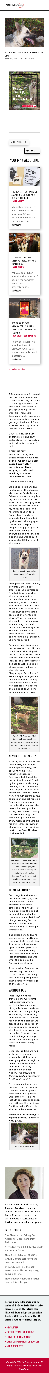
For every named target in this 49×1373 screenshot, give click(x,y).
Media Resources (15, 1346)
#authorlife (17, 201)
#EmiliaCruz (30, 335)
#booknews (17, 335)
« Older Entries (17, 369)
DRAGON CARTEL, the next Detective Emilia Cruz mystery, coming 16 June (22, 1270)
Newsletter (12, 1327)
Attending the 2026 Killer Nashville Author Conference (23, 260)
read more (16, 224)
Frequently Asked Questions (20, 1332)
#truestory (27, 58)
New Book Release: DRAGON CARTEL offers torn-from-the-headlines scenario (24, 328)
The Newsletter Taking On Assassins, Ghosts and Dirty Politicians (24, 195)
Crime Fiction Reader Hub (19, 1336)
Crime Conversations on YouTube (23, 1341)
